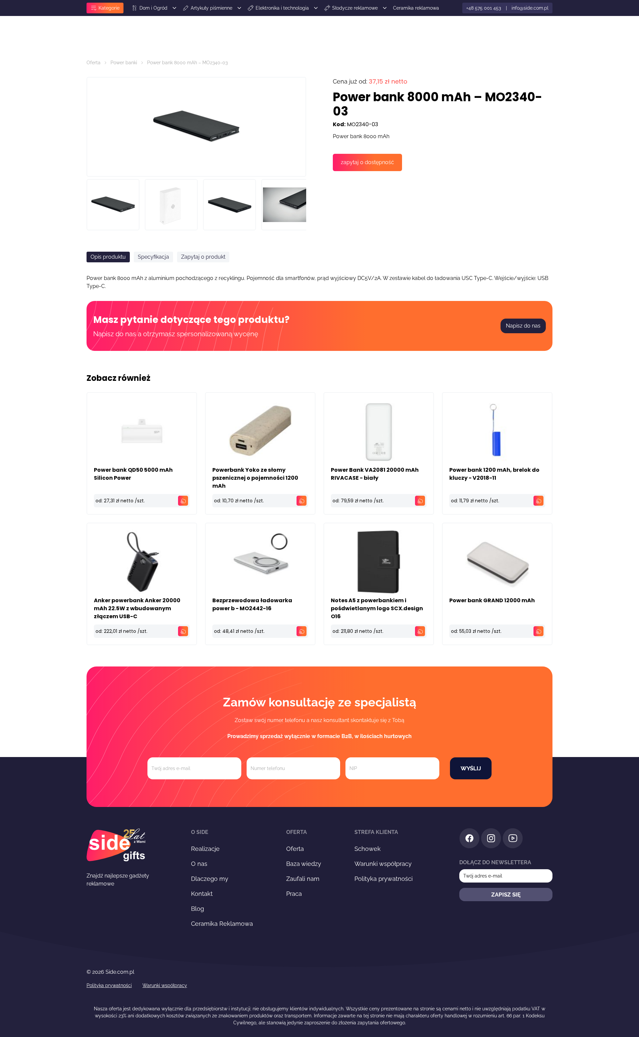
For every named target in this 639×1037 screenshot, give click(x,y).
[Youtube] (513, 839)
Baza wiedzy (303, 863)
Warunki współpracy (383, 863)
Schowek (367, 848)
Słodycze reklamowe (355, 8)
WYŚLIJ (471, 768)
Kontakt (202, 893)
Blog (197, 908)
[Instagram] (491, 839)
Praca (294, 893)
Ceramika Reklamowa (222, 923)
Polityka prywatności (383, 878)
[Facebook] (469, 839)
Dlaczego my (209, 878)
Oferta (94, 62)
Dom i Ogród (153, 8)
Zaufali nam (303, 878)
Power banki (123, 62)
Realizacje (205, 848)
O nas (199, 863)
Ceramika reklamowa (416, 8)
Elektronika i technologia (282, 8)
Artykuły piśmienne (211, 8)
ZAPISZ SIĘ (506, 894)
